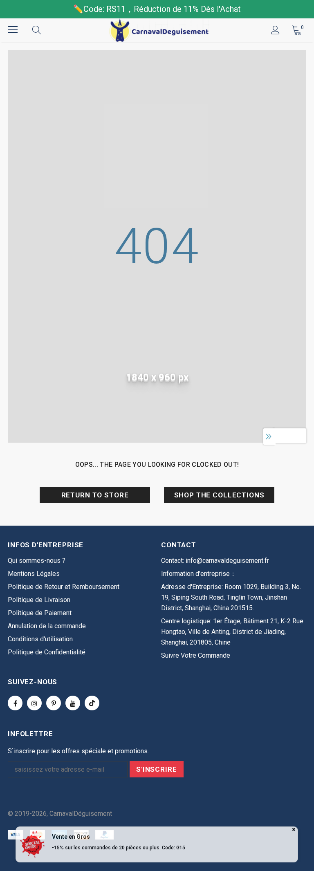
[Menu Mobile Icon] (13, 30)
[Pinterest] (53, 703)
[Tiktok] (92, 703)
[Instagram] (34, 703)
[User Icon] (275, 30)
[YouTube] (72, 703)
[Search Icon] (44, 30)
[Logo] (158, 30)
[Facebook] (15, 703)
